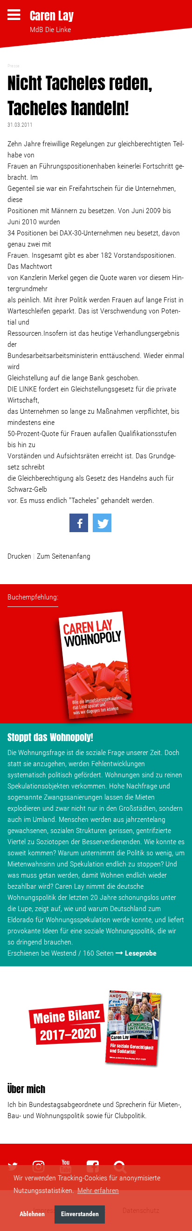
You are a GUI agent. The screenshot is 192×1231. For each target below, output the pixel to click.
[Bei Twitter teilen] (102, 523)
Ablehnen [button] (32, 1214)
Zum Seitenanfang (63, 556)
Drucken (19, 556)
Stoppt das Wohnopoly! (50, 737)
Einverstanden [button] (80, 1214)
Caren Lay (52, 15)
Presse (13, 65)
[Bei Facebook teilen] (78, 523)
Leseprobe (141, 953)
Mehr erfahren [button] (98, 1190)
